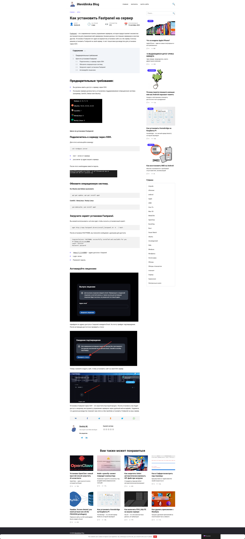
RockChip (151, 224)
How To (150, 207)
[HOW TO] (160, 162)
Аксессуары (152, 258)
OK (155, 536)
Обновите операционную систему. (91, 64)
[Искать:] (160, 13)
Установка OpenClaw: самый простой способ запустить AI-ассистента (81, 476)
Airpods (150, 186)
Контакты (134, 4)
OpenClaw (151, 220)
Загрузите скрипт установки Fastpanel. (93, 67)
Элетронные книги (154, 283)
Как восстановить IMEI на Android (160, 166)
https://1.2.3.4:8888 (82, 241)
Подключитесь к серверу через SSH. (92, 61)
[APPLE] (160, 37)
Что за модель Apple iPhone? (158, 40)
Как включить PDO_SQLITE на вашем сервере (135, 510)
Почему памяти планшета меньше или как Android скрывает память (160, 93)
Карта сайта (144, 4)
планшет (151, 270)
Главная (125, 4)
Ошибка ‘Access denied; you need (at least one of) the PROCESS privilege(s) (81, 511)
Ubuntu (150, 237)
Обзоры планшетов (155, 266)
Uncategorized (153, 241)
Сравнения (152, 279)
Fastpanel (73, 33)
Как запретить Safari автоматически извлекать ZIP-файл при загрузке (135, 476)
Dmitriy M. (83, 426)
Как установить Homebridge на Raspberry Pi (108, 510)
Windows (151, 249)
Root (149, 228)
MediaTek (151, 216)
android (150, 194)
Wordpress (151, 254)
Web (149, 245)
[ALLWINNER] (157, 88)
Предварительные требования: (87, 55)
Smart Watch (152, 232)
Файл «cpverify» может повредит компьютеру (106, 475)
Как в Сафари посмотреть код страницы (162, 475)
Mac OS (150, 211)
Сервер (150, 275)
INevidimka (78, 533)
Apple (150, 199)
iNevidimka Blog (88, 4)
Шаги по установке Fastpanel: (86, 59)
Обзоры (151, 262)
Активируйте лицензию (88, 70)
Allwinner (151, 190)
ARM (149, 203)
